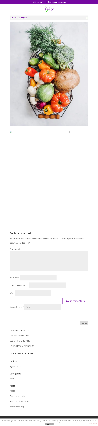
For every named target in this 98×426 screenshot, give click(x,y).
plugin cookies (93, 423)
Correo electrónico (19, 285)
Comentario (16, 249)
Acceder (13, 390)
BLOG (12, 378)
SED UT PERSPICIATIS (20, 340)
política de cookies (53, 422)
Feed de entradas (18, 396)
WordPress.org (17, 406)
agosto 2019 (16, 366)
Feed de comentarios (20, 401)
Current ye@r (17, 307)
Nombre (14, 277)
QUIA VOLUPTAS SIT (19, 335)
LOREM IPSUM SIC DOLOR (22, 346)
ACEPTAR (49, 424)
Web (12, 293)
